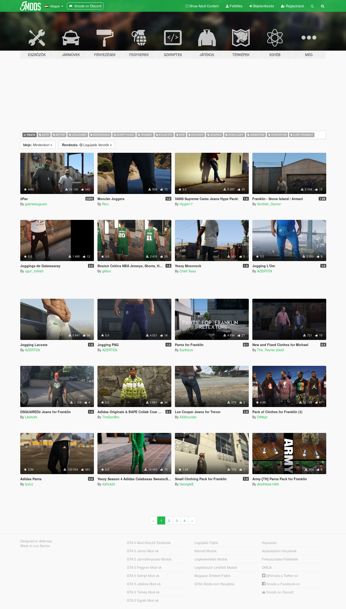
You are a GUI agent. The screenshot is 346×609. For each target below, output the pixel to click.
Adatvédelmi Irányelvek (279, 551)
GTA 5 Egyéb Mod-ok (143, 600)
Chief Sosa (188, 271)
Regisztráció (294, 6)
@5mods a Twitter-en (282, 575)
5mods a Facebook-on (283, 583)
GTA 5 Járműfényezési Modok (149, 559)
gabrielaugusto (36, 204)
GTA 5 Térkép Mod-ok (143, 592)
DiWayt (262, 417)
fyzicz (29, 484)
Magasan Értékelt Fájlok (212, 575)
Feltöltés (235, 6)
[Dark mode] (313, 6)
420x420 (108, 484)
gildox (106, 271)
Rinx (105, 204)
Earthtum (186, 349)
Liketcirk (31, 417)
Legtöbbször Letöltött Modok (215, 567)
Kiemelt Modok (205, 551)
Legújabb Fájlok (206, 542)
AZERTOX (264, 271)
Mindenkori (36, 144)
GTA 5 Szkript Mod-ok (143, 575)
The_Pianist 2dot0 (270, 349)
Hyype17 (186, 204)
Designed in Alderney (36, 541)
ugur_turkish (34, 271)
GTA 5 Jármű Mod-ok (143, 551)
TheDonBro (110, 417)
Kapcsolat (269, 542)
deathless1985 (268, 484)
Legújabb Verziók (86, 144)
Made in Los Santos (35, 545)
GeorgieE (187, 484)
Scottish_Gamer (269, 204)
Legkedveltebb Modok (210, 559)
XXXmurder (188, 417)
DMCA (267, 567)
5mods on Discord (280, 592)
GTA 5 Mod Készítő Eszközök (149, 542)
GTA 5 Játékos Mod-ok (144, 583)
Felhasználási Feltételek (280, 559)
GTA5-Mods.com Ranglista (214, 583)
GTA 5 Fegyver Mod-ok (144, 567)
